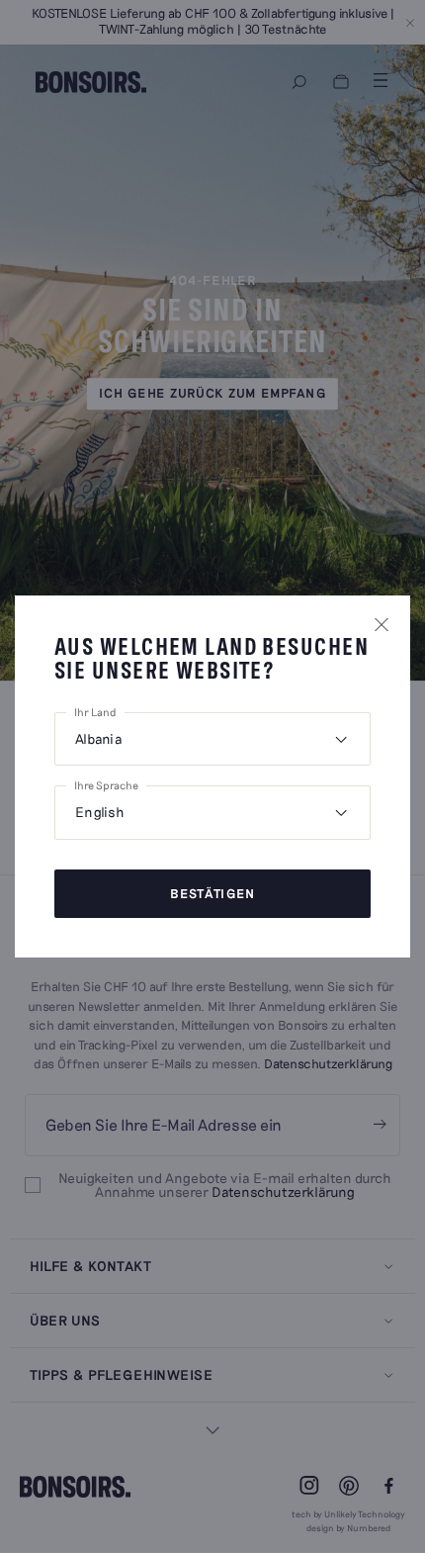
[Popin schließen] (381, 624)
